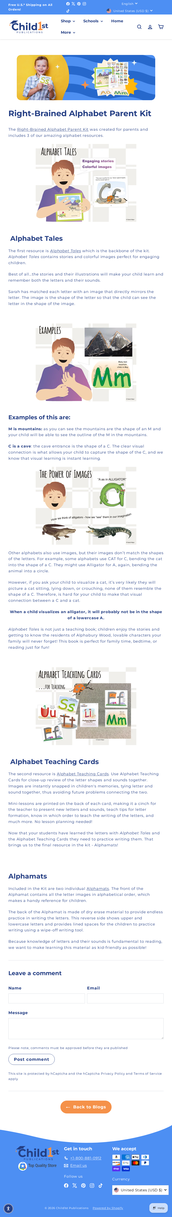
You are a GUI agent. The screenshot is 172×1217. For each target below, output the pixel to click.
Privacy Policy (113, 1074)
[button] (8, 1209)
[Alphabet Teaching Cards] (86, 706)
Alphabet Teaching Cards (83, 774)
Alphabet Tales (65, 251)
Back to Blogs (89, 1106)
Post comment (31, 1059)
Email (93, 988)
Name (15, 988)
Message (18, 1012)
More (66, 32)
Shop (66, 21)
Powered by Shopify (108, 1208)
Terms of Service (148, 1074)
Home (117, 21)
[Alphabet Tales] (86, 183)
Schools (91, 21)
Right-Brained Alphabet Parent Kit (53, 129)
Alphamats (98, 888)
